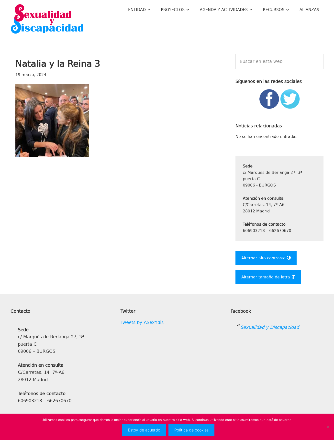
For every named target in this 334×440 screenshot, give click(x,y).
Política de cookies (191, 430)
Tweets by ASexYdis (142, 322)
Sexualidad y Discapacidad (47, 19)
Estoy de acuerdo (144, 430)
